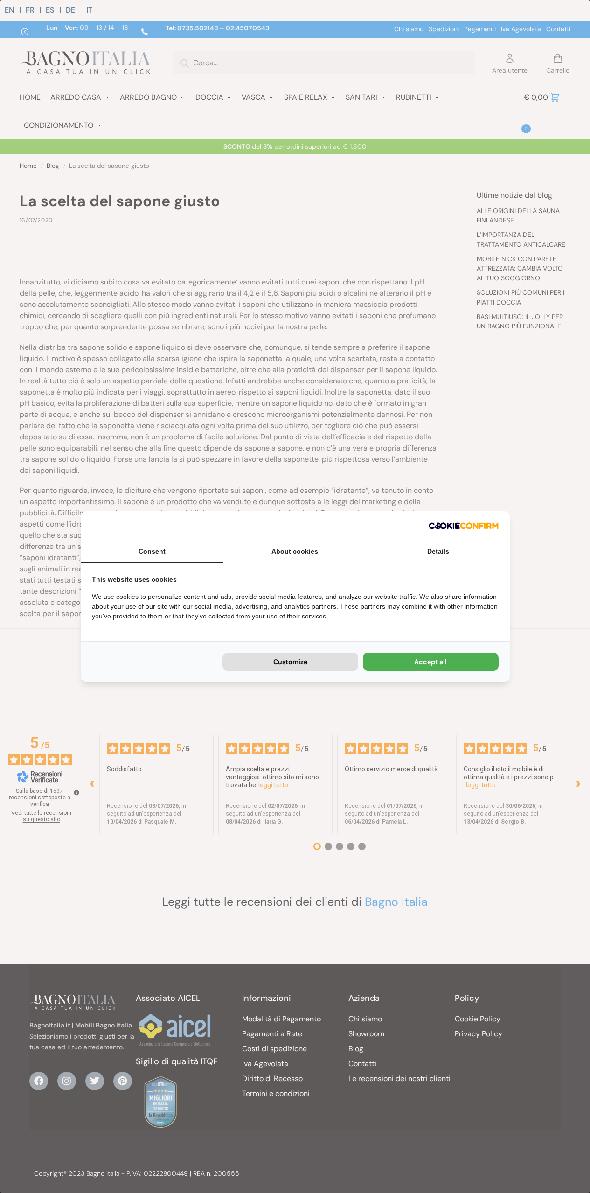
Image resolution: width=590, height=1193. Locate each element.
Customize (290, 662)
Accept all (430, 662)
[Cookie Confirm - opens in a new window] (464, 525)
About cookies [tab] (294, 551)
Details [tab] (438, 551)
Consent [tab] (152, 551)
